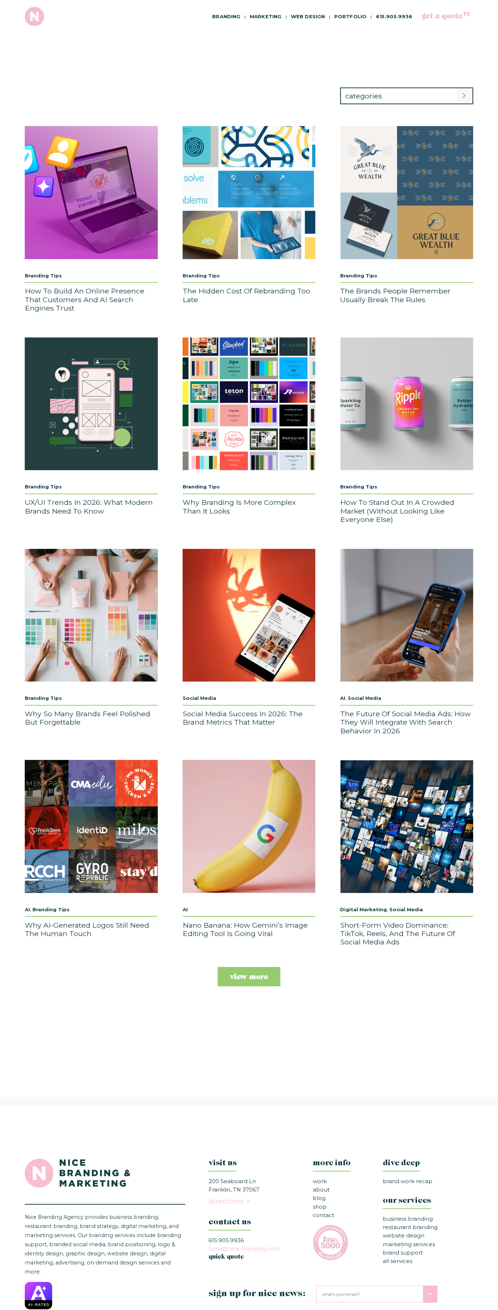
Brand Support (403, 1252)
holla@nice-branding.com (244, 1248)
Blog (319, 1197)
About (321, 1189)
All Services (397, 1261)
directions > (229, 1201)
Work (320, 1181)
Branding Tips (43, 275)
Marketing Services (409, 1244)
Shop (320, 1206)
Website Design (403, 1235)
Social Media (199, 698)
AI (342, 698)
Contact (323, 1215)
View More (249, 977)
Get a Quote (442, 16)
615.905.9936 (394, 16)
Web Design (308, 16)
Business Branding (408, 1218)
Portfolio (350, 16)
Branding (226, 16)
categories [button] (363, 95)
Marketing (265, 16)
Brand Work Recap (407, 1181)
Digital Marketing (363, 909)
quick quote (226, 1257)
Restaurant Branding (410, 1227)
